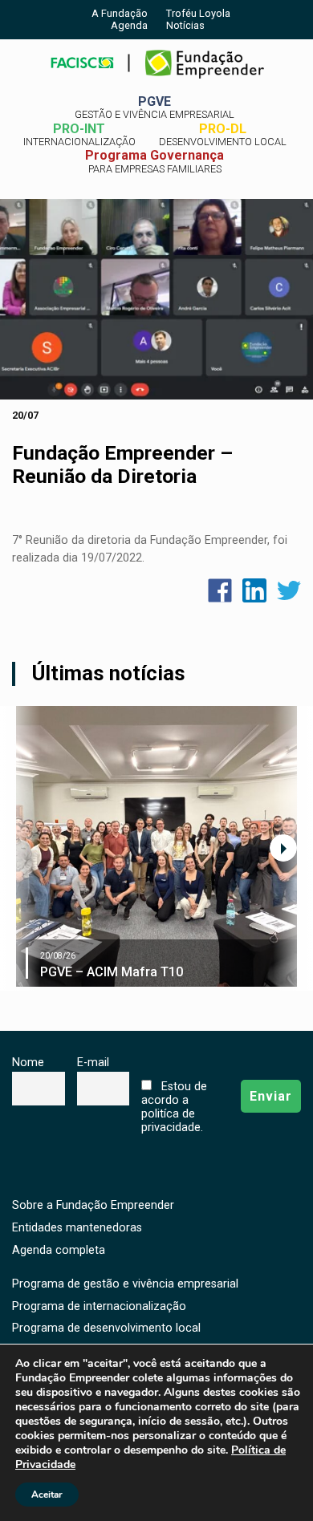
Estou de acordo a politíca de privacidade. (173, 1107)
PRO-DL (223, 135)
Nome (28, 1062)
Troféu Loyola (198, 13)
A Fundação (119, 13)
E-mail (93, 1062)
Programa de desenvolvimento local (106, 1328)
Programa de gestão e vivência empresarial (125, 1284)
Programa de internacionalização (99, 1306)
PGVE (154, 107)
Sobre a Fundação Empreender (93, 1205)
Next (283, 848)
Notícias (185, 25)
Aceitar (47, 1494)
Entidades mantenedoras (77, 1228)
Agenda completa (58, 1250)
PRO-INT (79, 135)
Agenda (129, 25)
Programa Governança (154, 161)
